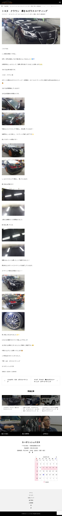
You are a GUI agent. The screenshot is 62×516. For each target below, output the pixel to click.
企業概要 (31, 502)
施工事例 (31, 500)
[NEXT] (56, 457)
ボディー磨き (33, 14)
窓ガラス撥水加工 (41, 14)
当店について (31, 497)
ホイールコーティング (23, 14)
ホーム (31, 492)
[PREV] (36, 457)
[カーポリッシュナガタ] (7, 2)
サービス (31, 495)
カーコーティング (13, 14)
